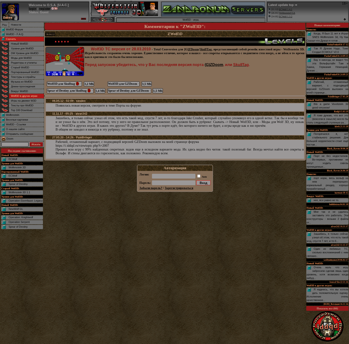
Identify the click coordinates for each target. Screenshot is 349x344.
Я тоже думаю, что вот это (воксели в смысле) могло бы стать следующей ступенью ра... (327, 119)
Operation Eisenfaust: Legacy (26, 200)
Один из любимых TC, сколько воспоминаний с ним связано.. (327, 252)
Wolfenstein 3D (17, 167)
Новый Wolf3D (19, 43)
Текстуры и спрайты (23, 76)
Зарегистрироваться (179, 188)
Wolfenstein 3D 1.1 (19, 192)
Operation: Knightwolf (21, 217)
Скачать (11, 39)
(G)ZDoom (214, 65)
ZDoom (194, 49)
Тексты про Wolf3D (22, 105)
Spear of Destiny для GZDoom (129, 90)
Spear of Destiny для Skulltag (70, 90)
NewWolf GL (16, 208)
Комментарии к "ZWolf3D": (175, 26)
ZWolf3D (175, 34)
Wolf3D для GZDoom (123, 83)
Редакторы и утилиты (24, 62)
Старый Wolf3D (20, 67)
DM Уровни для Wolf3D (24, 53)
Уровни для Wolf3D (22, 48)
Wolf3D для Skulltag (64, 83)
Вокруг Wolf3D (19, 91)
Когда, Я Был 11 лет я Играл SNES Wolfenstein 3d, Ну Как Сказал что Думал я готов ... (327, 37)
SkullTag (206, 49)
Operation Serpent (19, 222)
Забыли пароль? (150, 188)
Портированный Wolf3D (25, 72)
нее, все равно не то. (326, 200)
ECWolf (13, 159)
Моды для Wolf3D (21, 58)
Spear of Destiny (18, 184)
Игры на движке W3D (23, 100)
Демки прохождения (23, 86)
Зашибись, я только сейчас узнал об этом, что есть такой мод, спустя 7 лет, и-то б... (327, 237)
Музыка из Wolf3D (22, 81)
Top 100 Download (21, 110)
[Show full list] (345, 19)
